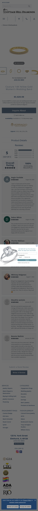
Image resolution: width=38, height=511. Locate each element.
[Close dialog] (37, 245)
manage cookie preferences (17, 502)
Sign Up (27, 260)
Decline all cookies (12, 506)
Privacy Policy (27, 500)
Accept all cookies (25, 506)
